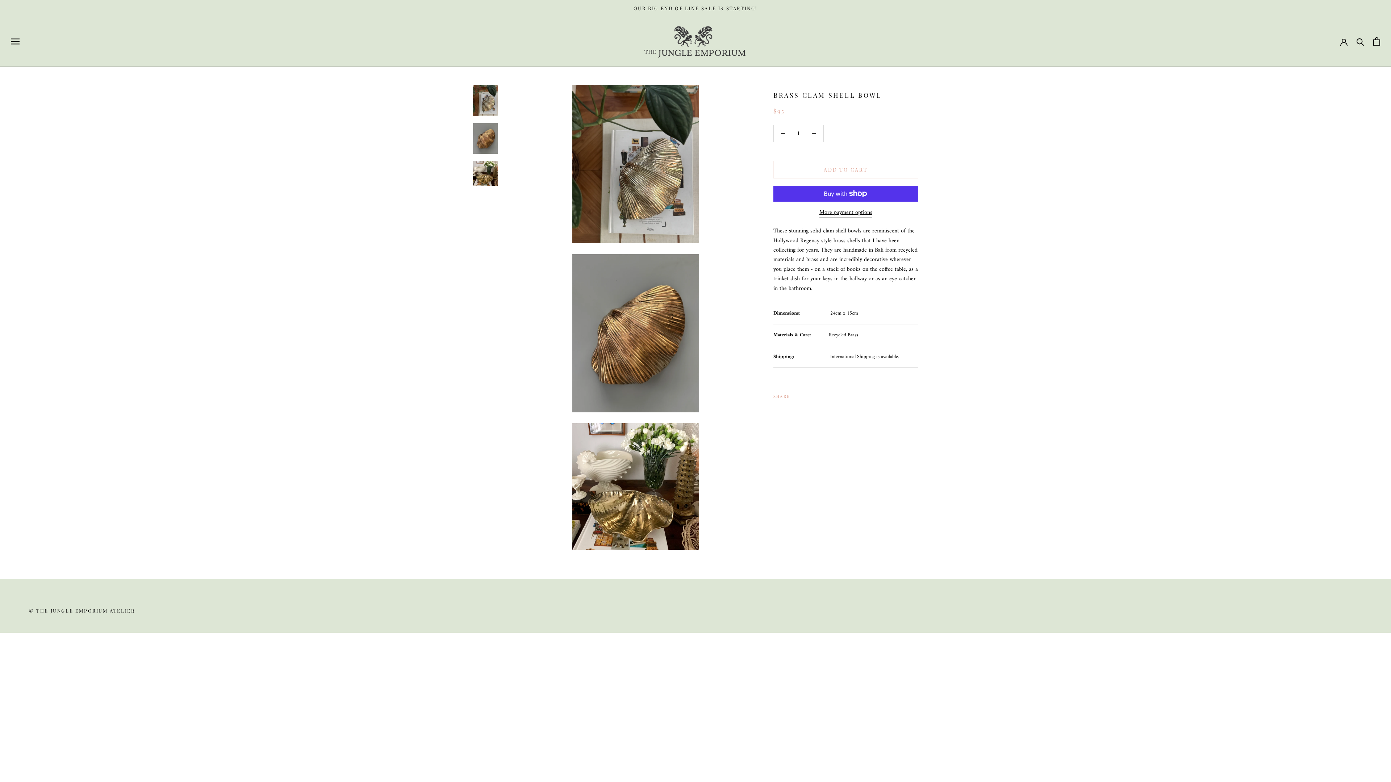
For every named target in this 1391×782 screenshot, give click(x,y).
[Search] (1360, 41)
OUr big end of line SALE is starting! (695, 8)
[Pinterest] (816, 394)
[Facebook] (797, 394)
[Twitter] (806, 394)
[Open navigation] (15, 41)
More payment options (845, 212)
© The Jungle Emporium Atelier (82, 610)
